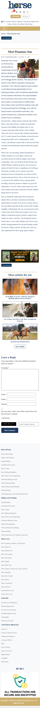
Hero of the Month (19, 24)
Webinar (19, 21)
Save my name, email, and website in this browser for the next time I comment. (19, 412)
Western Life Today (7, 621)
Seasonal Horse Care (7, 590)
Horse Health (5, 561)
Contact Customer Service (9, 633)
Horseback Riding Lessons (9, 479)
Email (4, 399)
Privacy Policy (5, 647)
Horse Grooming (6, 558)
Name (4, 394)
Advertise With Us (6, 640)
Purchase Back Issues (7, 606)
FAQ (2, 644)
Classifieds (4, 658)
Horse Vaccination (6, 583)
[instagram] (27, 12)
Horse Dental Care (6, 551)
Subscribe (15, 16)
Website (4, 404)
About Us (4, 629)
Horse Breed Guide (7, 454)
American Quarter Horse (9, 177)
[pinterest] (24, 12)
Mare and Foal (5, 587)
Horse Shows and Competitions (10, 476)
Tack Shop (27, 21)
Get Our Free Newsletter (8, 610)
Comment (5, 368)
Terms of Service (6, 651)
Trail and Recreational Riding (10, 487)
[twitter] (20, 12)
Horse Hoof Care (6, 565)
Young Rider (5, 617)
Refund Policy (5, 654)
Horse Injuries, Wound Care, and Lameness (14, 569)
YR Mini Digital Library (8, 613)
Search (26, 16)
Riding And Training (7, 458)
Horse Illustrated (6, 38)
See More (20, 346)
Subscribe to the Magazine (9, 603)
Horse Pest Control (7, 576)
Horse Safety (5, 580)
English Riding (5, 461)
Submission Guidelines (8, 636)
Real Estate (29, 24)
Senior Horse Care (6, 594)
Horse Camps (5, 468)
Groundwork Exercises (8, 465)
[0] (12, 12)
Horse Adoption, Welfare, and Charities (13, 543)
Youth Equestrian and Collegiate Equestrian (14, 494)
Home (3, 33)
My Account (6, 21)
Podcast (14, 21)
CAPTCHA (5, 418)
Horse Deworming (6, 554)
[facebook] (16, 12)
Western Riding (6, 490)
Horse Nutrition (6, 572)
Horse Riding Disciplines (8, 472)
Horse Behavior (6, 547)
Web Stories (5, 662)
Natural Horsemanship (8, 483)
